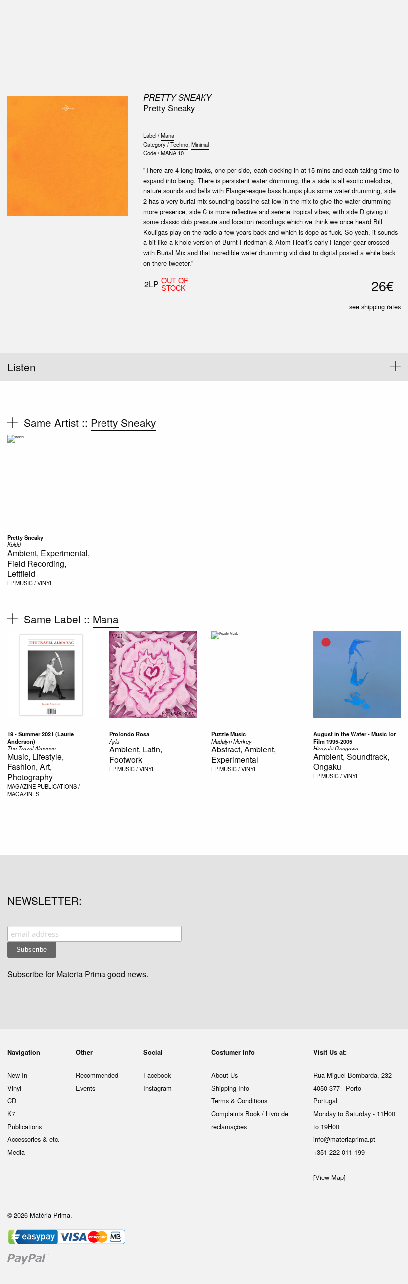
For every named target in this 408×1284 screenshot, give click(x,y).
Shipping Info (230, 1088)
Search (387, 49)
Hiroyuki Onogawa (335, 748)
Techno (179, 144)
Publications (24, 1126)
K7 (11, 1113)
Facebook (157, 1075)
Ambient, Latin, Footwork (135, 754)
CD (11, 1100)
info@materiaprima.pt (344, 1139)
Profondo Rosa (129, 734)
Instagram (157, 1088)
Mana (167, 135)
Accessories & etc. (33, 1139)
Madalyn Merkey (231, 741)
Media (16, 1152)
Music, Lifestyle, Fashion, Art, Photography (35, 767)
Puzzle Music (228, 734)
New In (17, 1075)
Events (85, 1088)
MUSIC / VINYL (34, 583)
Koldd (14, 544)
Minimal (200, 144)
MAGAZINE (21, 786)
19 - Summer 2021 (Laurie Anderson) (40, 737)
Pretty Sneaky (177, 97)
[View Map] (329, 1177)
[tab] (204, 367)
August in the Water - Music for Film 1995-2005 (354, 737)
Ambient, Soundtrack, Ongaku (351, 762)
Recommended (97, 1075)
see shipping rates (375, 306)
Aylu (114, 741)
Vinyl (14, 1088)
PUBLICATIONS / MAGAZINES (43, 790)
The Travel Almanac (31, 748)
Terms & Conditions (239, 1100)
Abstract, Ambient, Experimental (243, 754)
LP (10, 583)
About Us (224, 1075)
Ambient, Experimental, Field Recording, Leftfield (48, 563)
